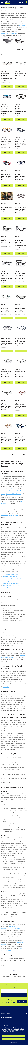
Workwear (11, 928)
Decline (13, 1039)
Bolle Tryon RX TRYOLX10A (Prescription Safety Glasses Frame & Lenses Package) (6, 110)
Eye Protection (22, 25)
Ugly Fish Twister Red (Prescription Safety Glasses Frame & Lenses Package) (20, 405)
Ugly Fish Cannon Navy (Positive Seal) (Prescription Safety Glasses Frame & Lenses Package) (20, 439)
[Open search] (20, 2)
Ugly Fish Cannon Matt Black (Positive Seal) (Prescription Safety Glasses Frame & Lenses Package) (20, 143)
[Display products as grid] (23, 54)
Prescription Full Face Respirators (13, 493)
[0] (25, 2)
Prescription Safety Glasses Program (9, 33)
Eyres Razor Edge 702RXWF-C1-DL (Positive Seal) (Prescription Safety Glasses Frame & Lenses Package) (20, 243)
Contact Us (6, 686)
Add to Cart (7, 86)
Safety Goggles (18, 490)
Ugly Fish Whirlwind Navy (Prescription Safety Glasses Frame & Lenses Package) (20, 341)
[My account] (22, 2)
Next (24, 454)
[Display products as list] (26, 54)
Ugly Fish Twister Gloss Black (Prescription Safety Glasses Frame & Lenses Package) (20, 374)
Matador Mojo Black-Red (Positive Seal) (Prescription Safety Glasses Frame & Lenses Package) (6, 176)
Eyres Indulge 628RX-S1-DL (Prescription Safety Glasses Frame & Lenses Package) (20, 276)
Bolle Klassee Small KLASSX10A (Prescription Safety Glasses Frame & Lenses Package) (6, 341)
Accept (13, 1035)
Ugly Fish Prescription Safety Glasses (11, 587)
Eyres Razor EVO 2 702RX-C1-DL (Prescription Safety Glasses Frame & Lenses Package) (6, 277)
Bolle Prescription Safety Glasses (10, 574)
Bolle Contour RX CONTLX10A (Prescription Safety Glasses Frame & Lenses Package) (6, 77)
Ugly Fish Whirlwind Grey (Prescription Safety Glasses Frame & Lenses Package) (6, 374)
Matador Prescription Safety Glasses (11, 583)
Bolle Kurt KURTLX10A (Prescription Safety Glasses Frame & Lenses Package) (20, 76)
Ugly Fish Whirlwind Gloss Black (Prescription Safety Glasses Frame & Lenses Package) (6, 406)
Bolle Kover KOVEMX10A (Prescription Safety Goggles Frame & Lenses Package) (20, 176)
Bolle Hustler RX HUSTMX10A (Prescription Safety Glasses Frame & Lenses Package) (20, 110)
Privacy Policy (11, 1031)
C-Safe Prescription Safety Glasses (11, 576)
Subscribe (14, 995)
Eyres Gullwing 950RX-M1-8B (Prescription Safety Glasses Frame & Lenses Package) (6, 242)
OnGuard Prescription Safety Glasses (11, 585)
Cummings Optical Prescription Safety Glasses (13, 578)
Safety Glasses (10, 490)
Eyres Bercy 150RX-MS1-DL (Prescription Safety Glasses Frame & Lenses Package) (20, 309)
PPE (7, 928)
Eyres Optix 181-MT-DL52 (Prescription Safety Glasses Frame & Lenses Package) (6, 309)
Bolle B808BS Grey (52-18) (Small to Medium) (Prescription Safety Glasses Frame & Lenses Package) (20, 209)
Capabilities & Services (14, 962)
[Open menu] (2, 2)
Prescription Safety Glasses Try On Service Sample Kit (6, 207)
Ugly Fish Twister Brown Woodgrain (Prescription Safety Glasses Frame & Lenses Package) (7, 439)
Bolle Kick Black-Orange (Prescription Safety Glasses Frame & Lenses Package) (7, 142)
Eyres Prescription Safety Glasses (10, 581)
